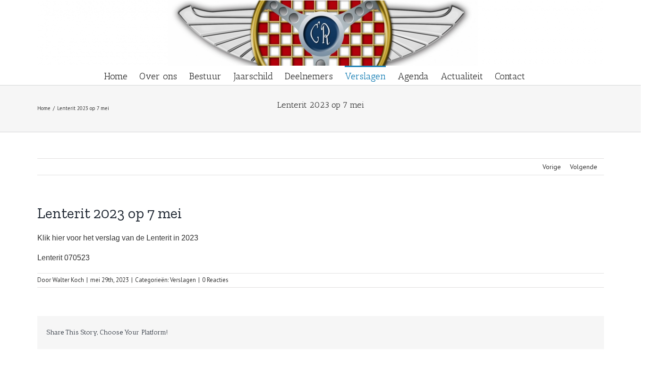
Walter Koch (68, 280)
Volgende (583, 167)
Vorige (552, 167)
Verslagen (183, 280)
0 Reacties (215, 280)
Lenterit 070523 (63, 258)
